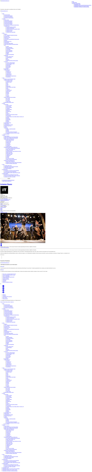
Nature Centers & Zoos (9, 56)
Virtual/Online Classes (7, 122)
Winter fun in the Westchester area (9, 160)
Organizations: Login (77, 4)
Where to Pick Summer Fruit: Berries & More (11, 44)
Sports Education (8, 64)
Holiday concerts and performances (11, 159)
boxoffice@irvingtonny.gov (4, 200)
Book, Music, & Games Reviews (11, 75)
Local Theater (8, 49)
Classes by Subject (9, 105)
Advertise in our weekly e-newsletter (9, 176)
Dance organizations (9, 50)
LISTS (3, 33)
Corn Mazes (8, 145)
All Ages (1, 211)
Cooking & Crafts (9, 90)
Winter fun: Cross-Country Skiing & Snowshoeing (13, 162)
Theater (1, 203)
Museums (5, 40)
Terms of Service (5, 298)
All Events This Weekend (8, 21)
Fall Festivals (8, 143)
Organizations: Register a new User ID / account (9, 469)
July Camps (8, 100)
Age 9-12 (7, 95)
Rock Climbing (8, 66)
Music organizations (9, 47)
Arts (5, 45)
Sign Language (8, 115)
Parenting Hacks (8, 71)
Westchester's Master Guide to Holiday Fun (10, 147)
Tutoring (5, 126)
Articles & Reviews (7, 69)
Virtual (3, 164)
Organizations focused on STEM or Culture (12, 422)
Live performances (3, 205)
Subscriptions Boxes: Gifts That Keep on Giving (13, 151)
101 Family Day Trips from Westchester (10, 171)
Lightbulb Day (8, 155)
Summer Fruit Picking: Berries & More (12, 60)
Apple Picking (8, 144)
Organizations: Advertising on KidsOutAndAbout (81, 6)
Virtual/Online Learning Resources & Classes (11, 166)
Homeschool (8, 118)
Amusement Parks (9, 57)
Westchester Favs (5, 169)
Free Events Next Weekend (8, 16)
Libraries (7, 129)
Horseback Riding (9, 109)
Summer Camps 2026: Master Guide (9, 368)
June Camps (8, 99)
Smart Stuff (6, 127)
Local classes (6, 104)
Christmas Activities (9, 154)
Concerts (7, 46)
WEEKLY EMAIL (5, 173)
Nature (7, 88)
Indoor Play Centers (7, 37)
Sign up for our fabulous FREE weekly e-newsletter (12, 175)
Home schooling (6, 423)
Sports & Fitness (8, 106)
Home (73, 1)
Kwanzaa (7, 157)
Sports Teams (8, 65)
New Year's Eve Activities (10, 158)
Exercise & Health (9, 107)
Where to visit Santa (9, 152)
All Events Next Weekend (8, 313)
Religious (7, 92)
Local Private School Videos (8, 43)
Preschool (7, 93)
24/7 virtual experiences (7, 168)
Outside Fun (6, 55)
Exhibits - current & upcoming (10, 128)
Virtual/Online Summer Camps (9, 102)
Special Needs (6, 68)
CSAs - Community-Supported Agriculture (10, 35)
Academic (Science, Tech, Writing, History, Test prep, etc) (15, 116)
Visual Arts (7, 89)
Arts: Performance (3, 207)
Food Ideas (7, 70)
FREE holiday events (9, 153)
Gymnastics (8, 108)
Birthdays (5, 34)
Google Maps (5, 198)
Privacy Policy (5, 297)
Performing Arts (8, 111)
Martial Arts (8, 67)
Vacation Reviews (9, 73)
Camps (3, 77)
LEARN (3, 103)
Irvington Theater (6, 184)
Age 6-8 (7, 94)
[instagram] (3, 292)
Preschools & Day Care (7, 41)
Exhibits (7, 53)
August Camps (8, 101)
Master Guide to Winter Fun (10, 161)
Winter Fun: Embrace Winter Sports (11, 163)
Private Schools (6, 42)
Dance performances (9, 51)
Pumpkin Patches (8, 146)
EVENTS (3, 18)
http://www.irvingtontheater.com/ (5, 199)
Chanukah (7, 156)
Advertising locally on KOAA (7, 296)
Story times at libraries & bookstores (11, 131)
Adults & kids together (3, 212)
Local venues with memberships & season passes (11, 39)
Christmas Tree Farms (9, 150)
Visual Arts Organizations (10, 54)
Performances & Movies (9, 48)
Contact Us (4, 295)
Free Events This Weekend (8, 15)
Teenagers (7, 96)
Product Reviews (8, 74)
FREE (3, 13)
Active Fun (6, 61)
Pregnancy (7, 121)
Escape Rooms (6, 38)
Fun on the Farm (6, 36)
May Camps (8, 98)
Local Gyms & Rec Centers (10, 63)
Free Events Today (7, 14)
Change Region (74, 2)
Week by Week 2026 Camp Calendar (9, 97)
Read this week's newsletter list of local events (11, 174)
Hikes (7, 58)
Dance (7, 112)
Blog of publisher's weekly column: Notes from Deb (12, 172)
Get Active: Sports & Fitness (10, 62)
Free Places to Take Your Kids (8, 17)
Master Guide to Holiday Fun (10, 149)
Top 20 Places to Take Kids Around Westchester (11, 170)
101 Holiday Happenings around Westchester (13, 148)
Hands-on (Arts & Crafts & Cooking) (11, 114)
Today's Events (6, 19)
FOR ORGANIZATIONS (76, 3)
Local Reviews (8, 72)
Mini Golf (7, 59)
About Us (4, 294)
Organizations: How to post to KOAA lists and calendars (82, 5)
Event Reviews (8, 76)
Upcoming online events (8, 165)
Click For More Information (4, 247)
